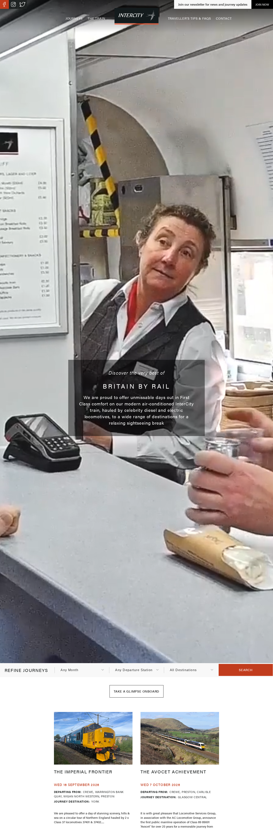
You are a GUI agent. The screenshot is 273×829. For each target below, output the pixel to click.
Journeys (74, 18)
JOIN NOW (262, 4)
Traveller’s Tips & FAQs (189, 18)
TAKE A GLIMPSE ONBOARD (136, 691)
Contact (224, 18)
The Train (96, 18)
